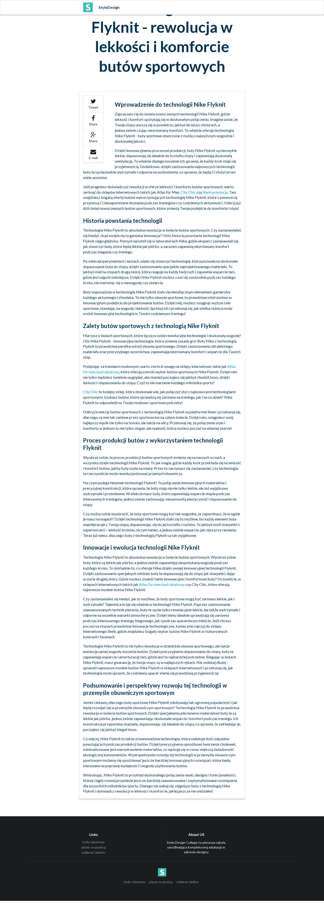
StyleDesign (109, 7)
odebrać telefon (93, 852)
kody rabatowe (94, 842)
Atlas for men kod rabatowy (162, 584)
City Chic (188, 192)
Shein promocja (215, 192)
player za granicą (93, 847)
